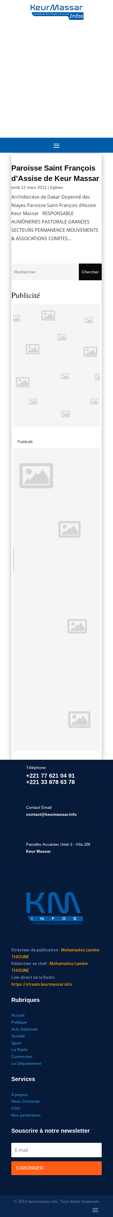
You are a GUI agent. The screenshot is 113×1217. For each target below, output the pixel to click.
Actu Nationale (24, 1029)
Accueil (17, 1015)
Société (18, 1036)
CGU (15, 1108)
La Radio (19, 1049)
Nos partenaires (26, 1115)
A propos (19, 1094)
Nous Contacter (25, 1101)
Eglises (56, 187)
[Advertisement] (56, 76)
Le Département (26, 1063)
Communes (21, 1056)
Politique (19, 1022)
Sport (16, 1043)
